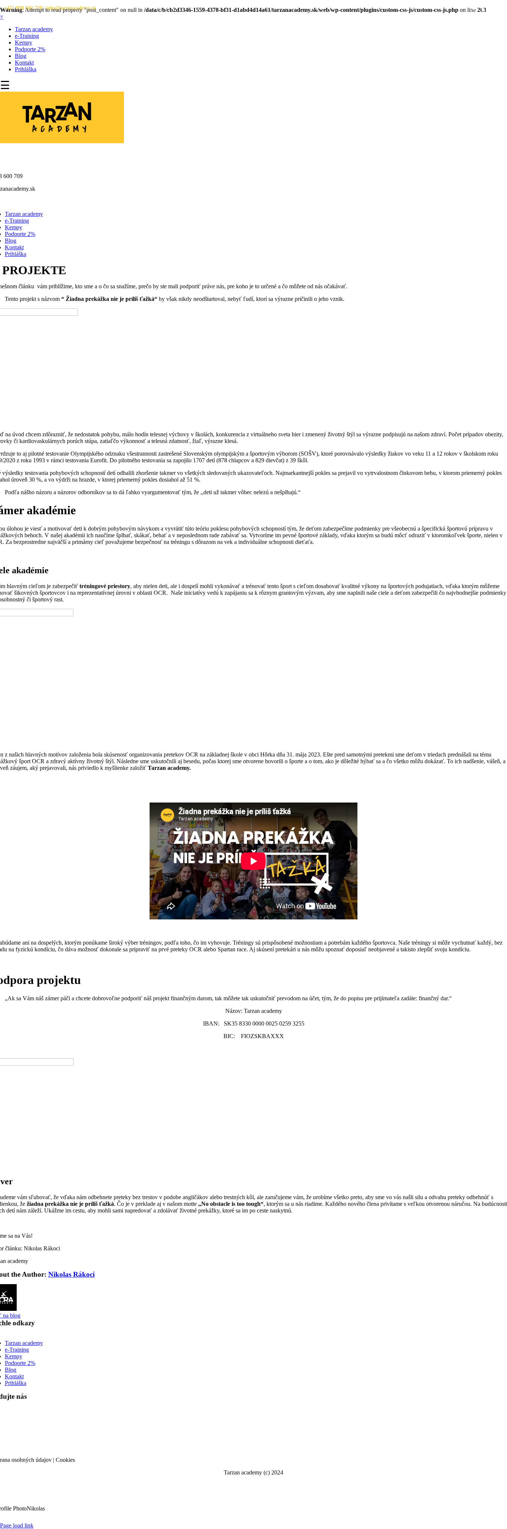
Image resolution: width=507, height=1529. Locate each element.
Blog (20, 56)
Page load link (16, 1525)
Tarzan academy (34, 29)
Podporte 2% (30, 49)
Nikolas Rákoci (71, 1274)
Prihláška (25, 69)
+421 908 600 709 (23, 8)
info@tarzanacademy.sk (71, 8)
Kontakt (24, 62)
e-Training (27, 36)
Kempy (23, 42)
